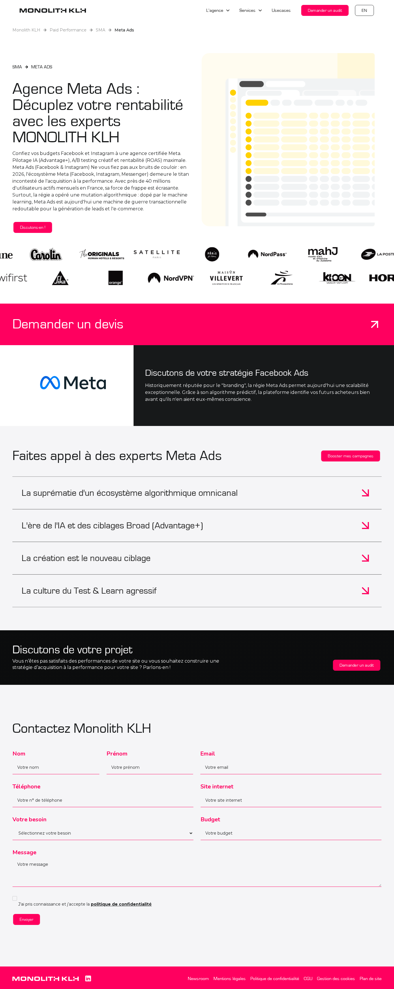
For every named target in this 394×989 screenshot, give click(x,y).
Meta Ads (124, 30)
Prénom (116, 754)
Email (207, 754)
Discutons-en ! (32, 227)
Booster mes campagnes (351, 456)
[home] (53, 10)
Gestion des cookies (336, 978)
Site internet (216, 786)
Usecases (281, 10)
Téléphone (26, 786)
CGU (308, 978)
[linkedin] (88, 978)
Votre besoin (29, 819)
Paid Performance (68, 30)
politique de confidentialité (121, 904)
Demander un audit (325, 10)
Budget (210, 819)
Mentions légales (229, 978)
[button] (218, 10)
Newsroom (198, 978)
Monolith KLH (26, 30)
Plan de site (371, 978)
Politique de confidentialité (274, 978)
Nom (18, 754)
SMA (100, 30)
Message (24, 852)
